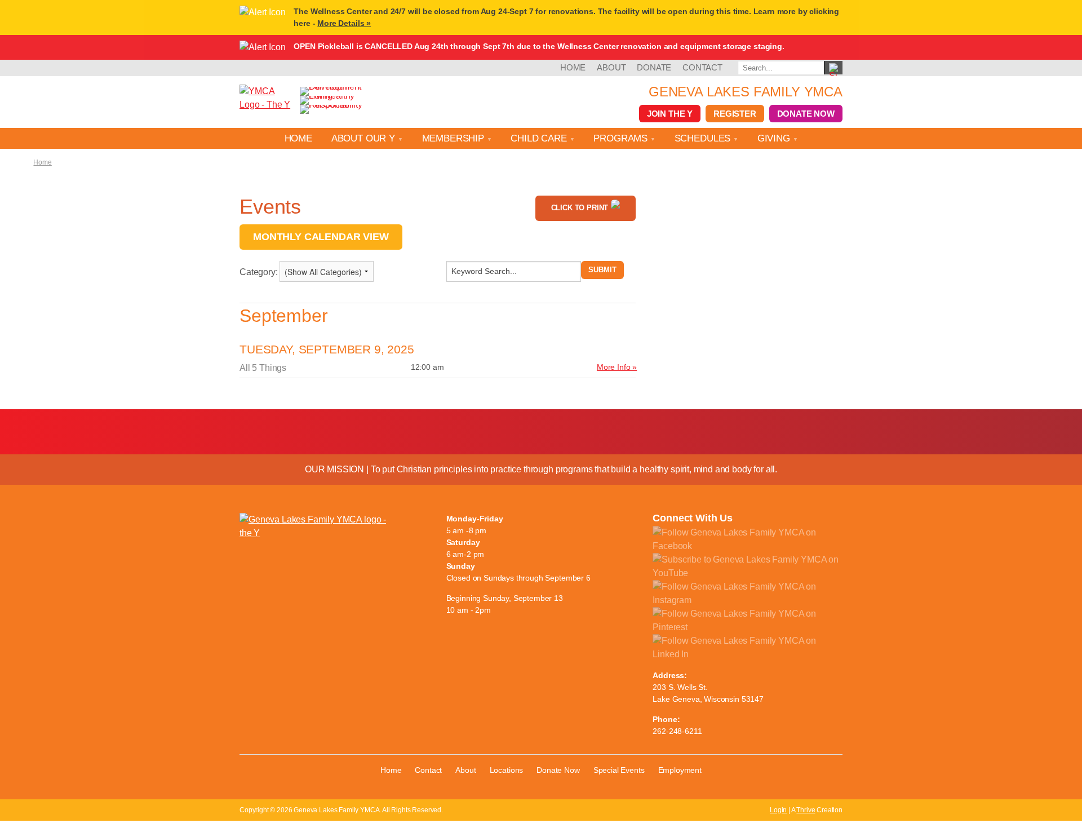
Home (573, 67)
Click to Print (580, 207)
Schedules (704, 138)
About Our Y (364, 138)
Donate (654, 67)
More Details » (344, 23)
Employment (680, 770)
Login (778, 810)
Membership (454, 138)
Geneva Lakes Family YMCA (745, 91)
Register (734, 113)
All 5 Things (263, 368)
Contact (702, 67)
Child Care (540, 138)
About (611, 67)
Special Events (619, 770)
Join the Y (670, 113)
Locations (507, 770)
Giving (775, 138)
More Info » (617, 366)
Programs (621, 138)
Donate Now (806, 113)
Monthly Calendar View (321, 236)
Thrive (805, 810)
